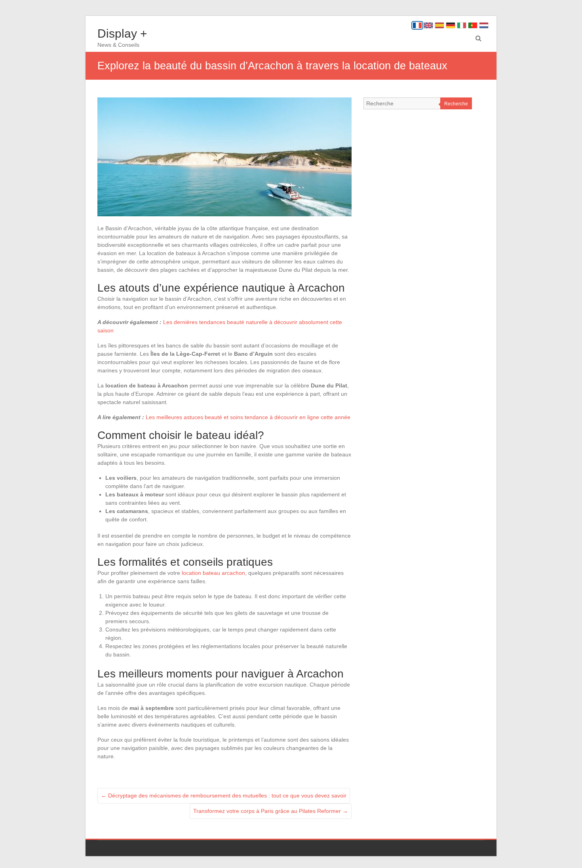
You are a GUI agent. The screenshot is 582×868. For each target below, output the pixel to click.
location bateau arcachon (213, 573)
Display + (122, 33)
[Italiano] (461, 25)
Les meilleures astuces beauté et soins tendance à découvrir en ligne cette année (248, 417)
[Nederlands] (484, 25)
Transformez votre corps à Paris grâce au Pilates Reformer (270, 811)
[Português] (472, 25)
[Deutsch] (450, 25)
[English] (428, 25)
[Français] (417, 25)
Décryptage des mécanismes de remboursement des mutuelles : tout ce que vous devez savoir (223, 795)
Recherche (456, 104)
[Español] (439, 25)
